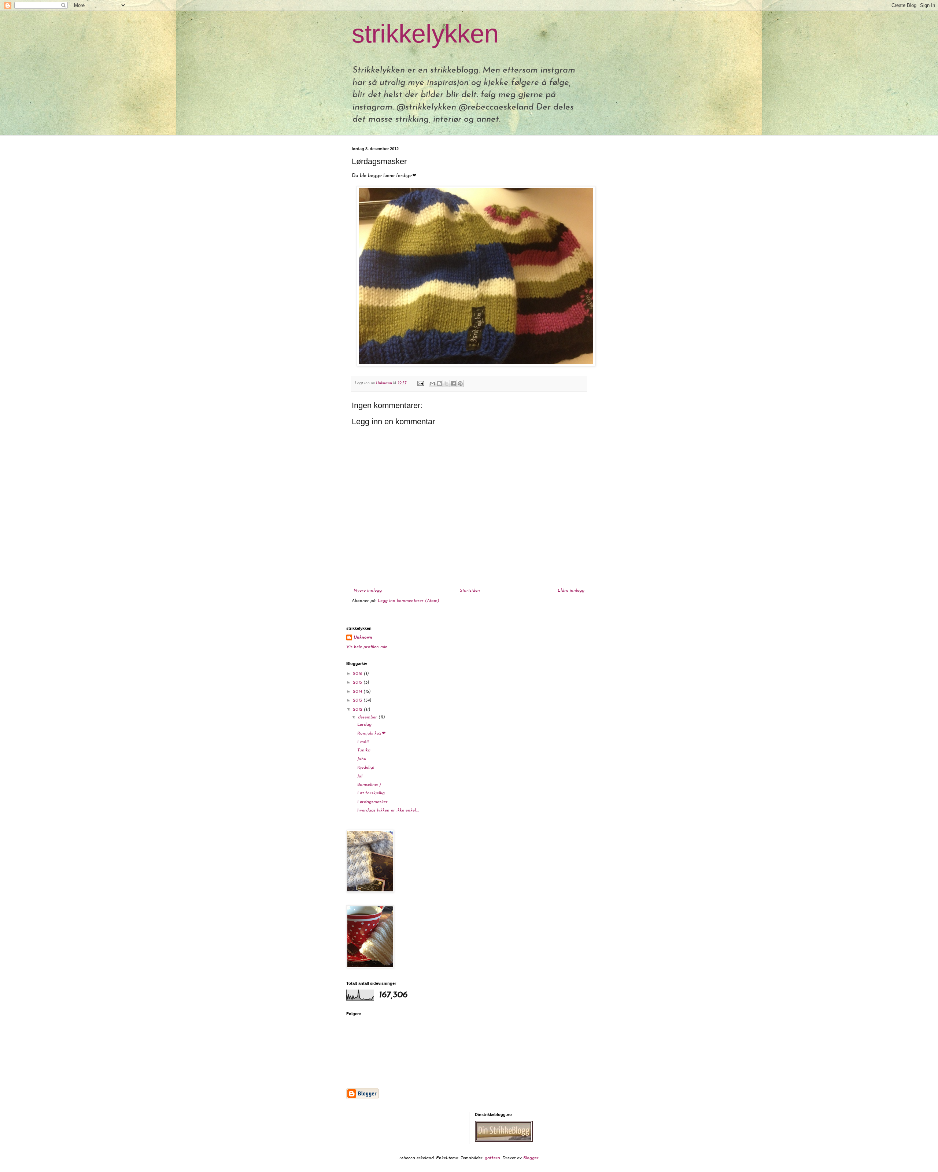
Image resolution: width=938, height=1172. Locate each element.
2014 (358, 691)
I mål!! (363, 742)
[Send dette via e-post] (432, 383)
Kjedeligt (365, 767)
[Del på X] (446, 383)
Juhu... (363, 759)
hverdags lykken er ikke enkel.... (388, 810)
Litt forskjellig (371, 793)
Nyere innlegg (368, 590)
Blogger (530, 1158)
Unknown (363, 637)
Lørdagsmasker (372, 802)
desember (368, 717)
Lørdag (364, 724)
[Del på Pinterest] (460, 383)
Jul (359, 776)
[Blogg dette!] (439, 383)
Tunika (363, 750)
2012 (358, 709)
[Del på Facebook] (453, 383)
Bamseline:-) (369, 785)
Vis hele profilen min (367, 647)
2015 (358, 682)
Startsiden (470, 590)
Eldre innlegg (571, 590)
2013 (358, 700)
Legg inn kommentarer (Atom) (408, 601)
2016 (358, 674)
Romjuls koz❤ (371, 733)
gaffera (492, 1158)
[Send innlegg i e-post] (420, 383)
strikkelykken (425, 33)
